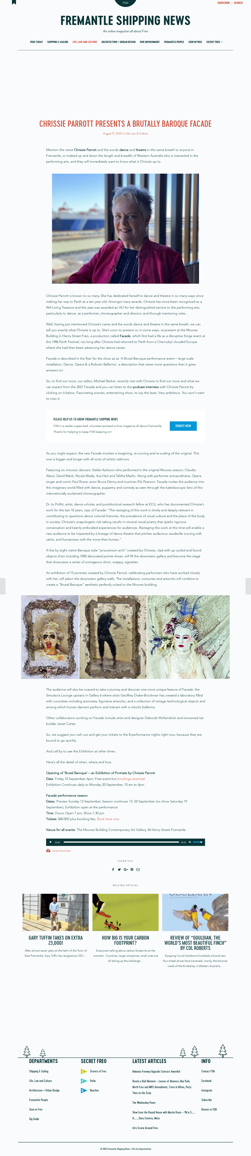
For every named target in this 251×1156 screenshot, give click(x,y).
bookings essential (131, 779)
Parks (93, 1081)
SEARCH (238, 3)
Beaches (94, 1090)
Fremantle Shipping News (125, 22)
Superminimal (145, 1149)
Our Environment (150, 42)
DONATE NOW (183, 426)
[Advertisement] (125, 84)
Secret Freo (213, 42)
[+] (56, 912)
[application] (125, 842)
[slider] (121, 842)
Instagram (206, 1090)
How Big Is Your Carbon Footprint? (125, 941)
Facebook (206, 1081)
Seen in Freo (195, 42)
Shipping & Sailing (57, 42)
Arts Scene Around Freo (145, 1128)
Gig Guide (34, 1119)
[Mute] (190, 841)
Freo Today (36, 42)
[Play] (51, 841)
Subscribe (206, 1100)
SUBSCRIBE (223, 3)
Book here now (108, 819)
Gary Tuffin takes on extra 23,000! (56, 941)
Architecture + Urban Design (118, 42)
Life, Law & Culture (137, 133)
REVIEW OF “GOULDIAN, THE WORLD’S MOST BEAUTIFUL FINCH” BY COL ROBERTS (195, 943)
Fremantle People (174, 42)
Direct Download (61, 850)
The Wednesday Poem (143, 1102)
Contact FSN (208, 1071)
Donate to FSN (209, 1109)
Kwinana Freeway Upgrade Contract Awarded (156, 1071)
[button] (50, 637)
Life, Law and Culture (85, 42)
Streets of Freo (98, 1071)
